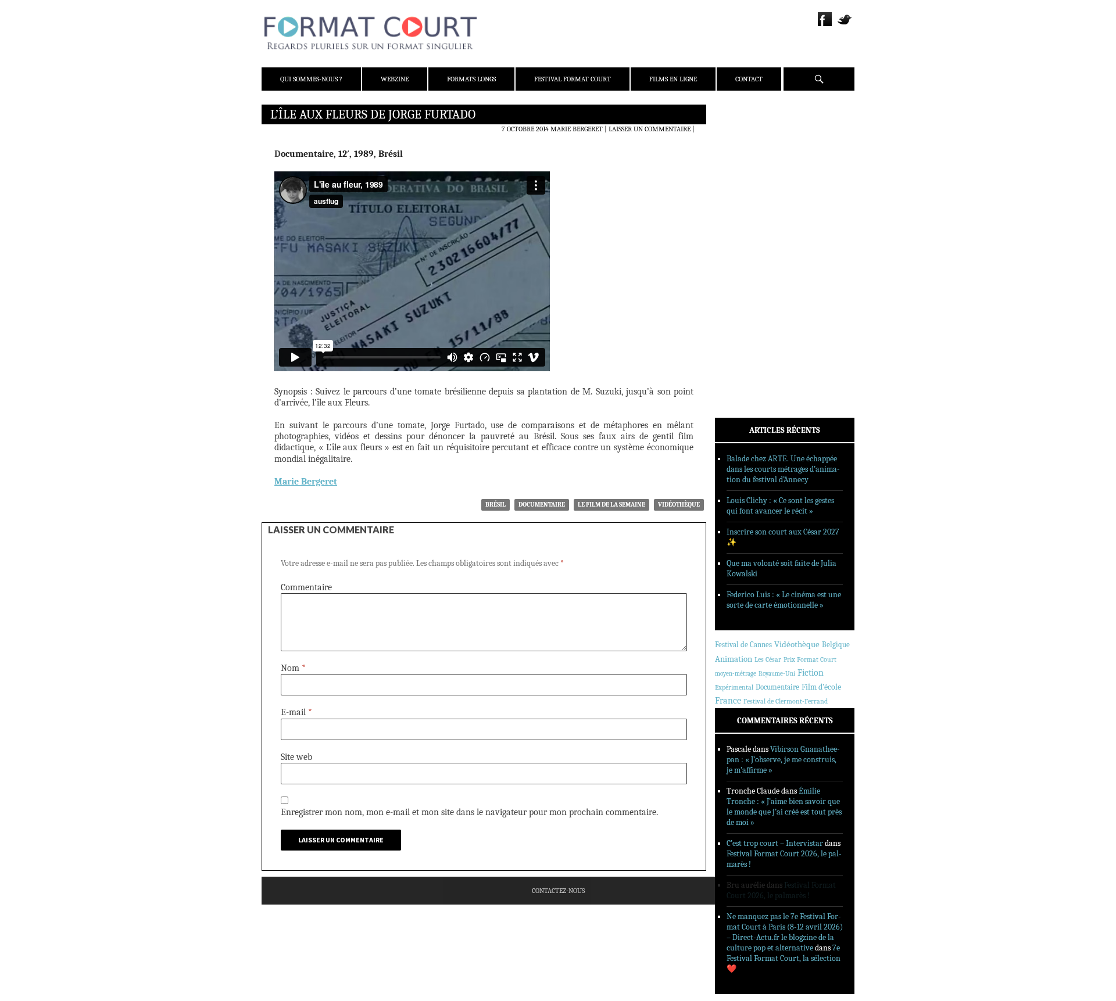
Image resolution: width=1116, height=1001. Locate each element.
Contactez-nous (558, 891)
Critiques (747, 238)
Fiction (810, 673)
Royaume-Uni (777, 673)
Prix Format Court (810, 659)
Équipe (742, 156)
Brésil (495, 504)
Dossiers (745, 253)
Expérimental (734, 687)
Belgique (836, 644)
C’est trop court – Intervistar (775, 843)
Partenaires (751, 186)
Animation (733, 659)
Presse (741, 171)
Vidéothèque (679, 504)
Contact (749, 79)
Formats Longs (471, 79)
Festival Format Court (572, 79)
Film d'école (821, 687)
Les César (767, 659)
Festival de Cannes (743, 644)
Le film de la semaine (611, 504)
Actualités (749, 222)
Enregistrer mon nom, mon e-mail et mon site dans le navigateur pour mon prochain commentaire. (469, 812)
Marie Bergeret (576, 129)
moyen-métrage (735, 673)
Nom (293, 668)
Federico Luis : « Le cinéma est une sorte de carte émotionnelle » (784, 600)
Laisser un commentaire (650, 129)
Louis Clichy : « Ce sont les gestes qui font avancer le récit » (780, 506)
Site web (296, 757)
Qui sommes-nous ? (311, 79)
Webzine (395, 79)
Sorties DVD (750, 298)
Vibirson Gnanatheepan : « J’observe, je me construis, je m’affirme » (783, 759)
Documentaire (541, 504)
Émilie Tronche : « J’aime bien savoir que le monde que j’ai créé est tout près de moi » (784, 806)
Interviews (750, 268)
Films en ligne (673, 79)
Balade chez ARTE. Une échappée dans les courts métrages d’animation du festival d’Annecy (783, 469)
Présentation (753, 141)
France (728, 700)
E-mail (296, 712)
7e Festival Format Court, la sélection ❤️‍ (783, 958)
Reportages (749, 283)
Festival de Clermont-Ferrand (785, 701)
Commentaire (306, 587)
